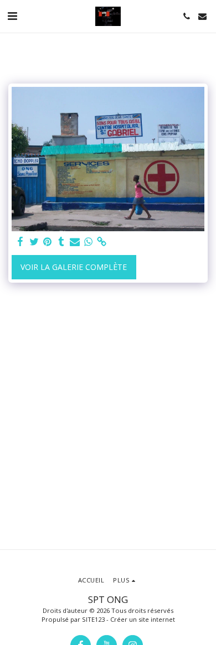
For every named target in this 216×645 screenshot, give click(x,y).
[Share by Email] (75, 242)
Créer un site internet (142, 619)
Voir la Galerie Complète (73, 267)
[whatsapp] (89, 242)
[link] (102, 242)
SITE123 (93, 619)
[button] (12, 15)
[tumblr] (61, 242)
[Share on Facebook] (20, 242)
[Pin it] (48, 242)
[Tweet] (34, 242)
